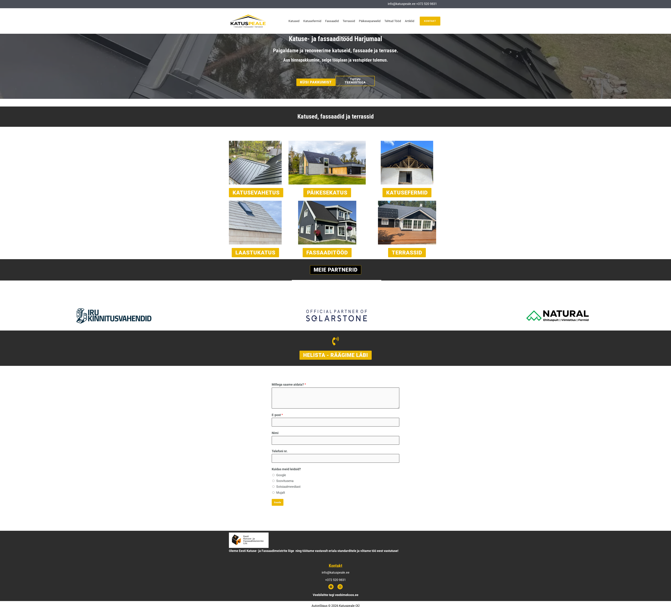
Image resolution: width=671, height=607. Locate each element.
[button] (430, 21)
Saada (277, 502)
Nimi (275, 433)
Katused (294, 21)
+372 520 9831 (426, 4)
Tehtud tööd (392, 21)
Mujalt (280, 492)
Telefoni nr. (280, 451)
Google (281, 475)
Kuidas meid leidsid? (286, 469)
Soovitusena (285, 481)
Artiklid (409, 21)
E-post (277, 415)
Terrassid (349, 21)
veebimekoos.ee (346, 595)
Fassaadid (332, 21)
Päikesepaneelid (370, 21)
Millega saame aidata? (289, 384)
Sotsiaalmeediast (288, 486)
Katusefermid (312, 21)
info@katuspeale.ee (402, 4)
